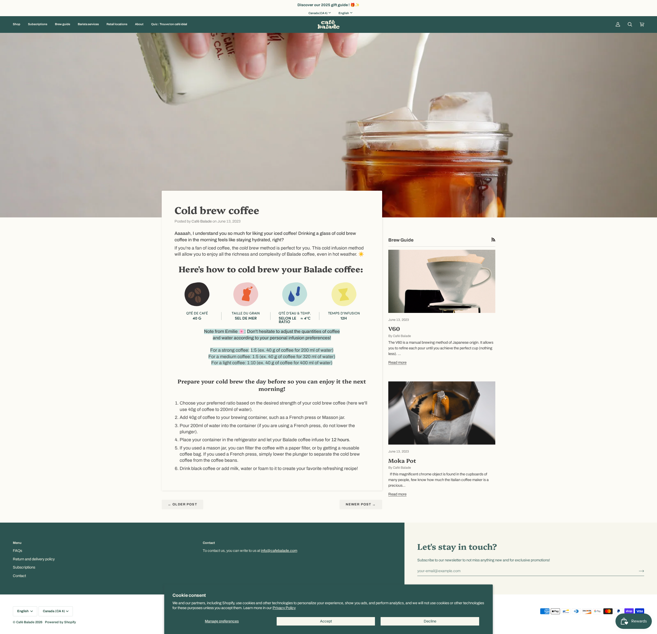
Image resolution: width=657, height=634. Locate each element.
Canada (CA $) (317, 13)
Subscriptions (24, 567)
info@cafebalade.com (279, 551)
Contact (19, 576)
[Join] (637, 571)
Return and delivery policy (34, 559)
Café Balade (25, 622)
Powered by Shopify (60, 622)
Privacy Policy (284, 608)
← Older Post (182, 504)
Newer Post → (361, 504)
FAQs (17, 551)
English (344, 13)
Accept (326, 621)
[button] (18, 24)
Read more (397, 362)
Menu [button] (17, 543)
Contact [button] (209, 543)
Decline (430, 621)
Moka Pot (402, 460)
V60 (394, 328)
